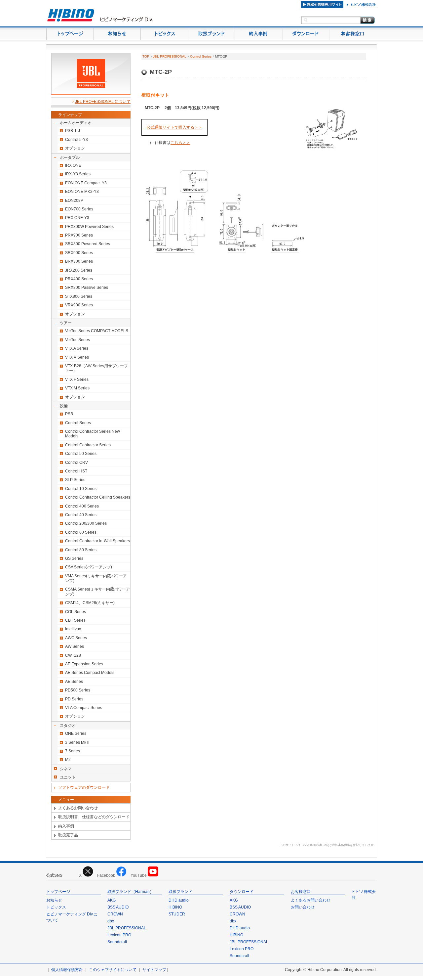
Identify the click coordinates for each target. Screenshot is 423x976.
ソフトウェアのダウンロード (84, 787)
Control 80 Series (80, 550)
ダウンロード (241, 891)
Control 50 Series (80, 453)
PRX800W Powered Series (89, 226)
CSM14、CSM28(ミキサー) (90, 602)
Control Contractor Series (88, 445)
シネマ (66, 769)
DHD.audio (179, 900)
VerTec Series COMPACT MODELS (96, 331)
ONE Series (75, 733)
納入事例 (66, 826)
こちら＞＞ (180, 142)
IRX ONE (73, 165)
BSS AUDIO (118, 907)
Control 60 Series (80, 532)
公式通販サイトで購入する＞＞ (174, 127)
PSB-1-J (72, 130)
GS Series (74, 558)
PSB (69, 414)
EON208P (74, 200)
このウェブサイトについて (112, 969)
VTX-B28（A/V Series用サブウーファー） (96, 368)
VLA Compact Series (83, 707)
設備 (64, 406)
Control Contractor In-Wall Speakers (97, 541)
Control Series (78, 423)
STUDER (177, 914)
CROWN (115, 914)
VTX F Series (77, 379)
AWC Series (76, 638)
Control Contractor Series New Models (92, 433)
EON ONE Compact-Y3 (86, 183)
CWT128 (73, 655)
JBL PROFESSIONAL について (103, 101)
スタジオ (68, 725)
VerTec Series (77, 339)
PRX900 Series (79, 235)
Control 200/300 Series (86, 523)
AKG (111, 900)
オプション (75, 148)
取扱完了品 (68, 835)
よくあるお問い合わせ (78, 808)
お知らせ (54, 900)
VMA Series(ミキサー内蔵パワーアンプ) (96, 578)
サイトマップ (154, 969)
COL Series (75, 611)
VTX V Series (77, 357)
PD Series (74, 699)
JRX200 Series (78, 270)
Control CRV (76, 462)
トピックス (56, 907)
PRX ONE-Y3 (77, 217)
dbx (110, 921)
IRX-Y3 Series (78, 174)
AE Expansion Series (84, 664)
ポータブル (70, 157)
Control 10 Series (80, 488)
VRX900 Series (79, 305)
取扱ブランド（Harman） (130, 891)
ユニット (68, 777)
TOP (145, 56)
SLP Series (75, 479)
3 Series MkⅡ (77, 742)
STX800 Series (78, 296)
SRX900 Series (79, 252)
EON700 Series (79, 209)
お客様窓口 (301, 891)
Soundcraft (117, 942)
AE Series (74, 681)
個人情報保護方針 (67, 969)
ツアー (66, 323)
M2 (68, 759)
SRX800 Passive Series (86, 287)
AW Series (74, 646)
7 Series (72, 751)
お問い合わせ (303, 907)
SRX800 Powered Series (87, 244)
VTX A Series (76, 348)
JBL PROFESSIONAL (169, 56)
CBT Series (75, 620)
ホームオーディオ (76, 122)
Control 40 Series (80, 514)
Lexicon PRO (119, 935)
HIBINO (175, 907)
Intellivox (73, 629)
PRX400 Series (79, 279)
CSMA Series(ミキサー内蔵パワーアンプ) (97, 591)
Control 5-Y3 (76, 139)
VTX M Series (77, 388)
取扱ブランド (180, 891)
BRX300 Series (79, 261)
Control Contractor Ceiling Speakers (97, 497)
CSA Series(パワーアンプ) (88, 567)
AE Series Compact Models (89, 672)
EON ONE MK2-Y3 (82, 191)
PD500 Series (77, 690)
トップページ (58, 891)
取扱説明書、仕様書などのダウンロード (94, 817)
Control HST (76, 471)
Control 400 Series (82, 506)
